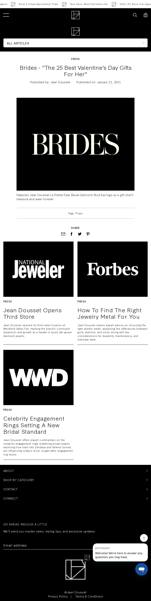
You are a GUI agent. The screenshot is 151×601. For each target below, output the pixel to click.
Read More (38, 269)
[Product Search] (135, 15)
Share (75, 227)
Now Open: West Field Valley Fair (87, 4)
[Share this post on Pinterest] (88, 234)
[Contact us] (126, 15)
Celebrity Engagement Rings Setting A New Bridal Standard (33, 425)
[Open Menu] (6, 15)
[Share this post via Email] (63, 234)
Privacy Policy (58, 596)
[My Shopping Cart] (145, 15)
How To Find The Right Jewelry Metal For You (109, 313)
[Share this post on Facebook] (71, 234)
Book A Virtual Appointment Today (36, 4)
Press (75, 59)
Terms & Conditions (89, 596)
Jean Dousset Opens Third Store (32, 313)
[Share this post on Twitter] (80, 234)
